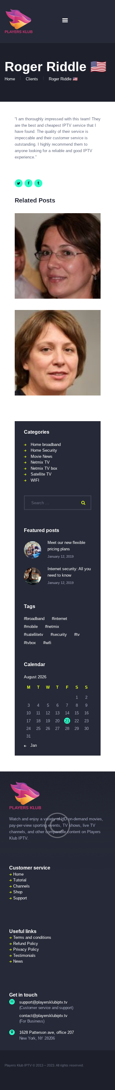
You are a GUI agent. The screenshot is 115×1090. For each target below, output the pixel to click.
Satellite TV (41, 474)
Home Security (44, 450)
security (60, 634)
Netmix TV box (44, 468)
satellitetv (34, 634)
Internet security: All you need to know (69, 572)
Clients (32, 79)
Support (20, 898)
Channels (21, 886)
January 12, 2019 (61, 556)
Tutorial (19, 880)
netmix (53, 626)
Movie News (41, 456)
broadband (35, 618)
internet (60, 618)
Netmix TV (40, 462)
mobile (32, 626)
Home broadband (46, 444)
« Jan (32, 745)
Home (10, 79)
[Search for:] (57, 503)
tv (78, 634)
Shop (17, 892)
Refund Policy (25, 943)
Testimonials (24, 955)
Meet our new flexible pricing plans (66, 545)
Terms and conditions (32, 937)
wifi (48, 642)
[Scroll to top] (106, 1078)
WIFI (35, 480)
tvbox (31, 642)
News (18, 961)
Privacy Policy (26, 949)
